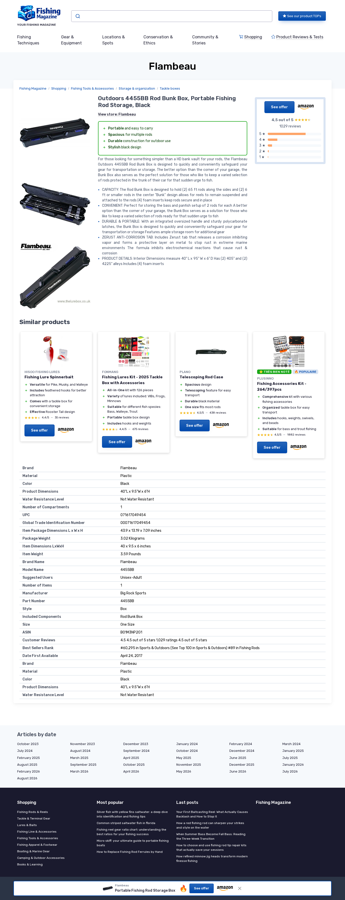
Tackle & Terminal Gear (33, 818)
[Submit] (77, 16)
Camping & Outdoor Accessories (41, 858)
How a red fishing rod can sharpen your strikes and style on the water (210, 825)
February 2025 (28, 758)
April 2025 (131, 758)
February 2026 (28, 771)
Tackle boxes (170, 88)
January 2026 (293, 764)
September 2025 (83, 764)
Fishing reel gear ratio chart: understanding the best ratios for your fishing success (131, 832)
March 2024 (291, 744)
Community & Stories (205, 40)
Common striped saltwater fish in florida (126, 823)
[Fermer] (239, 888)
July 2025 (290, 758)
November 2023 (82, 744)
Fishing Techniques (28, 40)
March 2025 (79, 758)
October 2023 (28, 744)
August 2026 (27, 778)
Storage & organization (137, 88)
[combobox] (172, 16)
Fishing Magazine (32, 88)
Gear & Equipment (71, 40)
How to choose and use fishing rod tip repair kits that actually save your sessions (211, 847)
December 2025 (241, 764)
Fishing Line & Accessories (37, 831)
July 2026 (290, 771)
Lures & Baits (27, 825)
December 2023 (135, 744)
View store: (117, 114)
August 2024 (80, 751)
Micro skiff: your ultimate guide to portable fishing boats (133, 843)
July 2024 (25, 751)
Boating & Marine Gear (33, 851)
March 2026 (79, 771)
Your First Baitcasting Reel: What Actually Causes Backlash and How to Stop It (212, 814)
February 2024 (240, 744)
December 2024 (241, 751)
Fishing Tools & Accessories (92, 88)
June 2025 (237, 758)
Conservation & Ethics (158, 40)
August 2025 (27, 764)
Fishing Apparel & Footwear (37, 844)
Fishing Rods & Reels (32, 812)
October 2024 (187, 751)
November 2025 (188, 764)
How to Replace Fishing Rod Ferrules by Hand (130, 852)
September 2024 (136, 751)
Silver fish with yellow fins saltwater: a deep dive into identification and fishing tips (132, 814)
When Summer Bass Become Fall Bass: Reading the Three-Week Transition (210, 836)
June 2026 (237, 771)
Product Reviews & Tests (299, 37)
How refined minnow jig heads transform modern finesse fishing (212, 859)
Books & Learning (30, 864)
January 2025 (293, 751)
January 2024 (187, 744)
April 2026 (131, 771)
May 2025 (183, 758)
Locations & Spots (113, 40)
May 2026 (183, 771)
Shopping (253, 37)
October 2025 (134, 764)
